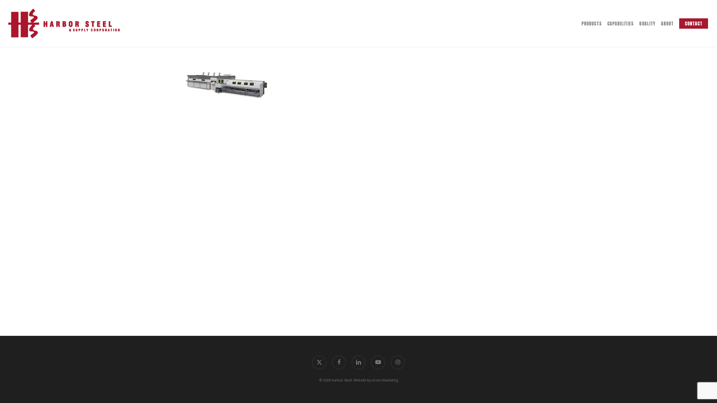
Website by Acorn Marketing (375, 380)
